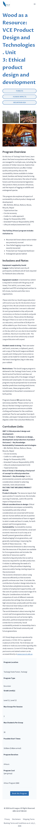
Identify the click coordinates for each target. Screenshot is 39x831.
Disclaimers (16, 819)
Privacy (7, 819)
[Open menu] (35, 4)
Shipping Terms (29, 819)
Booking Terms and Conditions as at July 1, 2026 (19, 824)
